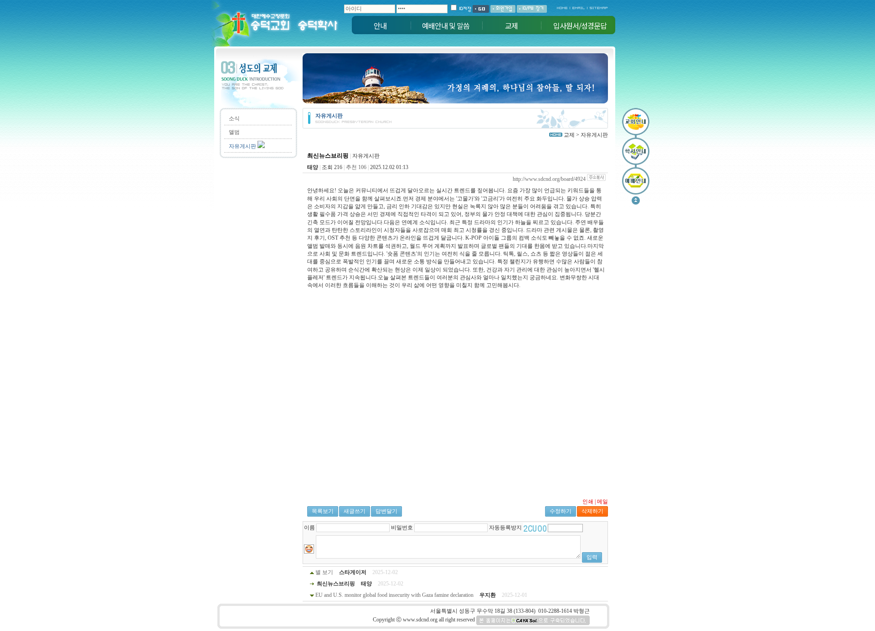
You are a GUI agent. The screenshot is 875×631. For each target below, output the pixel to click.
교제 (511, 25)
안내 (380, 25)
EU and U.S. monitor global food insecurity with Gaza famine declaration (394, 595)
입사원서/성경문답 (580, 25)
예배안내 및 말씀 (445, 25)
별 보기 (325, 572)
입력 (592, 557)
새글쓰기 (354, 511)
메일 (602, 501)
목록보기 (323, 511)
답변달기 (386, 511)
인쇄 (587, 501)
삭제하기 (592, 511)
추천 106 (356, 167)
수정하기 (560, 511)
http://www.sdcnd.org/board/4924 (549, 179)
